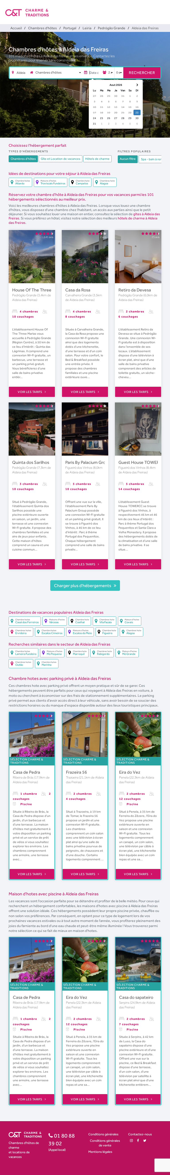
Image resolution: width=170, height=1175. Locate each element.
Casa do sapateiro (136, 997)
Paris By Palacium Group (87, 462)
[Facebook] (138, 1140)
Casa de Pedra (26, 772)
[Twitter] (144, 1140)
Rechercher (142, 72)
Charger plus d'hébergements (83, 585)
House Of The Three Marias (38, 289)
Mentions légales (100, 1152)
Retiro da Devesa (134, 289)
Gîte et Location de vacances (60, 158)
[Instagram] (131, 1140)
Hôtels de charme (97, 158)
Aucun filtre (128, 158)
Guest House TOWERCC (142, 462)
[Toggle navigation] (162, 9)
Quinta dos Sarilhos (30, 462)
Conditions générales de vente (105, 1143)
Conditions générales (103, 1134)
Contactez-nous (140, 1134)
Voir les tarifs (30, 392)
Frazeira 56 (76, 772)
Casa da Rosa (77, 289)
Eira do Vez (129, 772)
